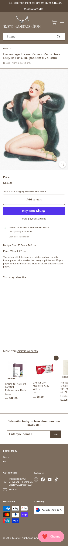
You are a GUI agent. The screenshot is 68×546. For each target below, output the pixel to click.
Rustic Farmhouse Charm (17, 63)
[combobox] (34, 37)
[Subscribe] (55, 434)
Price (6, 177)
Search (6, 457)
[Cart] (54, 22)
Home (5, 48)
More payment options (34, 218)
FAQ (5, 461)
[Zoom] (62, 164)
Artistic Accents (27, 351)
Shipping (20, 192)
